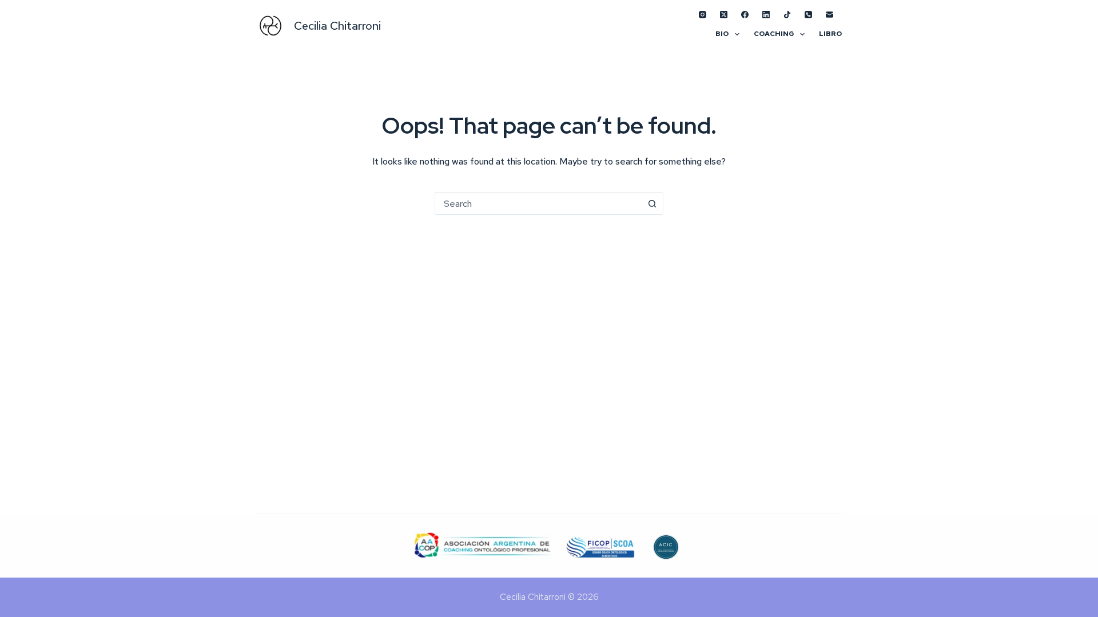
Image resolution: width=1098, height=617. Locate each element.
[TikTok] (787, 14)
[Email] (829, 14)
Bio (722, 33)
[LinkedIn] (766, 14)
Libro (830, 33)
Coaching (774, 33)
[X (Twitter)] (723, 14)
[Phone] (808, 14)
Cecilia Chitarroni (337, 25)
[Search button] (652, 203)
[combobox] (538, 203)
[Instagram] (702, 14)
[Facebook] (745, 14)
